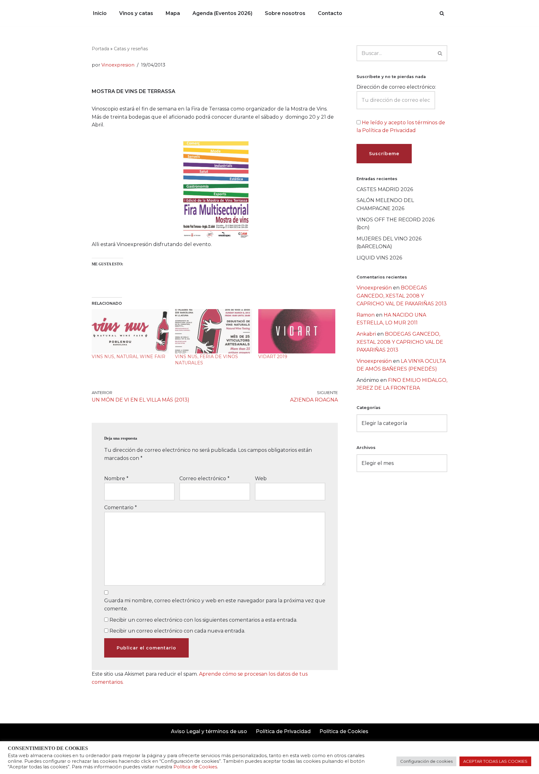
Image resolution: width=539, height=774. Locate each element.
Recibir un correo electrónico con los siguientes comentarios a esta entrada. (203, 620)
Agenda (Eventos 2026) (222, 13)
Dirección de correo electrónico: (396, 87)
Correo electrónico (204, 478)
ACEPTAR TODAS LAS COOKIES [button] (495, 761)
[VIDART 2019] (296, 331)
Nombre (116, 478)
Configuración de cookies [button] (426, 761)
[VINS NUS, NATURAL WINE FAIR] (130, 331)
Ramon (366, 315)
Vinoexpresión (374, 288)
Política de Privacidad (283, 731)
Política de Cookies (343, 731)
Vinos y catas (136, 13)
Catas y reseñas (131, 49)
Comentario (120, 507)
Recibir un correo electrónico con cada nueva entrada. (177, 631)
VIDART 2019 (272, 356)
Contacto (330, 13)
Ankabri (366, 334)
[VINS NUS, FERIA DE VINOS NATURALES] (213, 331)
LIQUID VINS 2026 (379, 258)
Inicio (100, 13)
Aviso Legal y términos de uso (209, 731)
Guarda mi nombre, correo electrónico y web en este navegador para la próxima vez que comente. (214, 605)
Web (261, 478)
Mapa (173, 13)
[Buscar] (441, 13)
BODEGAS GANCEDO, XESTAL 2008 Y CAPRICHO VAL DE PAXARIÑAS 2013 (402, 296)
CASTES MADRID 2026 (385, 189)
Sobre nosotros (285, 13)
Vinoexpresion (117, 65)
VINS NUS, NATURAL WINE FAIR (128, 356)
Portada (100, 49)
